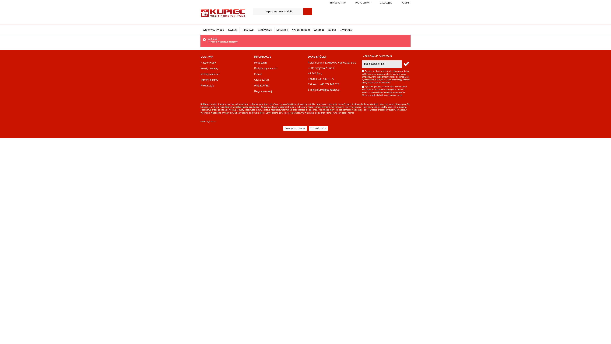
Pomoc (258, 74)
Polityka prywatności (265, 68)
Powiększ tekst (319, 128)
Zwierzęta (346, 29)
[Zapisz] (406, 64)
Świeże (232, 29)
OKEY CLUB (261, 80)
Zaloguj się (386, 2)
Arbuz (214, 121)
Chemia (319, 29)
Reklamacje (207, 85)
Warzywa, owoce (213, 29)
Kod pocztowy (363, 2)
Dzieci (332, 29)
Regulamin (260, 62)
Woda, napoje (301, 29)
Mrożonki (282, 29)
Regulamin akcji (263, 91)
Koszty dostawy (209, 68)
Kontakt (406, 2)
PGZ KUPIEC (262, 85)
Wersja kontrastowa (296, 128)
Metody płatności (210, 74)
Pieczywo (248, 29)
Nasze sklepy (208, 62)
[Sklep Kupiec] (223, 12)
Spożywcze (265, 29)
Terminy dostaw (337, 2)
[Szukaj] (307, 11)
